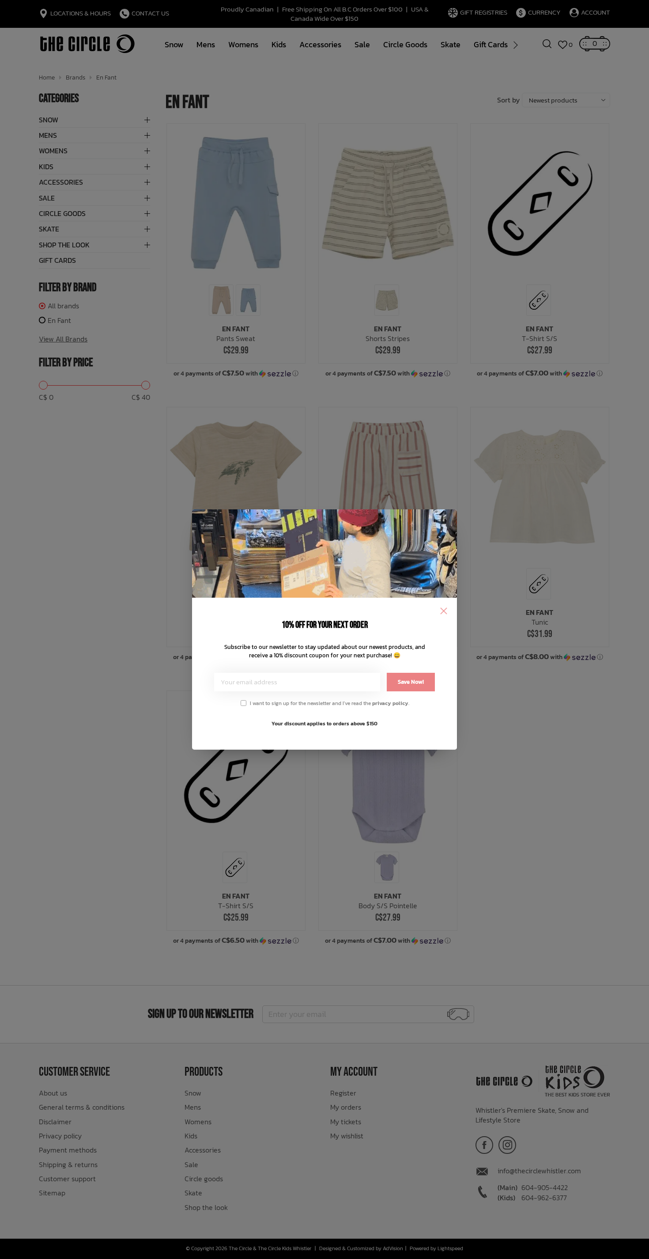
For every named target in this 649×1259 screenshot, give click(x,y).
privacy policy (390, 703)
